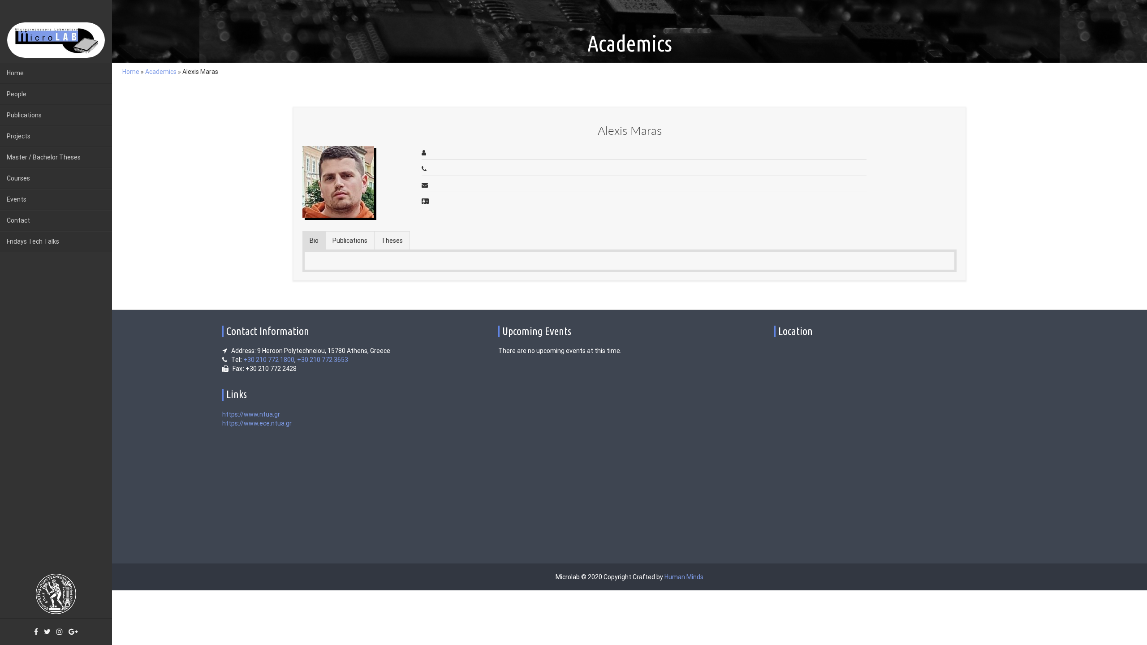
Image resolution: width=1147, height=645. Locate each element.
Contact (18, 220)
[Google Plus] (73, 632)
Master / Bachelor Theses (44, 157)
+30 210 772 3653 (322, 359)
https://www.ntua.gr (251, 414)
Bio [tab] (314, 240)
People (16, 94)
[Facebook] (36, 632)
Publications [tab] (349, 240)
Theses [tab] (392, 240)
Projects (18, 136)
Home (15, 73)
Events (16, 199)
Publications (24, 115)
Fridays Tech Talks (33, 241)
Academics (161, 71)
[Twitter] (47, 632)
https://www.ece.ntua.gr (257, 423)
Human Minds (683, 576)
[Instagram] (59, 632)
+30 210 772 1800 (268, 359)
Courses (18, 178)
